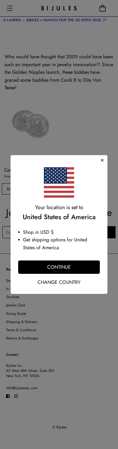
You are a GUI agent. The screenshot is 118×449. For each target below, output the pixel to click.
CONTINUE (59, 267)
